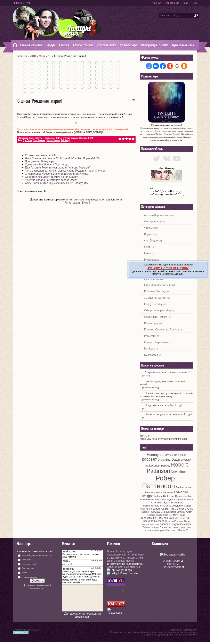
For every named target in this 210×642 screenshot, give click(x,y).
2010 (33, 56)
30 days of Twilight (155, 297)
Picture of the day (154, 291)
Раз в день (27, 560)
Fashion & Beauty (150, 388)
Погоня (146, 527)
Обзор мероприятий (156, 310)
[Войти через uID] (149, 66)
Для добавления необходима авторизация (82, 615)
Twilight (147, 496)
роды (162, 530)
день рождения (175, 505)
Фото (153, 502)
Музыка (149, 259)
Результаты (30, 585)
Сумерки (181, 492)
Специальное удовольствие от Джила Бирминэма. (56, 173)
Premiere (178, 521)
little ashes (168, 492)
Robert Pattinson (167, 468)
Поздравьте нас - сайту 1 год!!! (164, 405)
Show (187, 521)
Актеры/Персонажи (156, 215)
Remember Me (183, 496)
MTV (175, 515)
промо (172, 512)
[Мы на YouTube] (176, 162)
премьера (185, 524)
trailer (176, 518)
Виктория (160, 499)
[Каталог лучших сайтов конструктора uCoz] (116, 606)
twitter (189, 512)
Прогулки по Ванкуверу (39, 161)
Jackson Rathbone (163, 496)
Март (42, 56)
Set (170, 515)
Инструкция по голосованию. (125, 563)
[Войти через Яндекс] (170, 66)
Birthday (181, 512)
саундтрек (181, 499)
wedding (151, 515)
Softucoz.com (190, 629)
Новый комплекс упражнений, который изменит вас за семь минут (166, 395)
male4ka (74, 138)
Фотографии (151, 221)
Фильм (148, 227)
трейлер (165, 524)
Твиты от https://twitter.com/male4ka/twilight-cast (163, 437)
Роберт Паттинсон (160, 482)
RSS (194, 3)
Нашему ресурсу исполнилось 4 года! (168, 414)
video (161, 521)
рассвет (149, 459)
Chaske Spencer (53, 140)
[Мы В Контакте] (166, 162)
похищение (148, 524)
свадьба (170, 499)
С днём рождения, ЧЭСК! (41, 155)
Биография (151, 354)
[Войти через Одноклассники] (184, 66)
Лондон (182, 515)
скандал (155, 527)
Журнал (169, 521)
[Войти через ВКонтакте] (156, 66)
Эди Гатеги (27, 140)
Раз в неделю (28, 568)
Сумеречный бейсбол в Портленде (46, 164)
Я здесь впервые (30, 577)
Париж (163, 527)
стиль (148, 530)
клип (157, 524)
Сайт (147, 246)
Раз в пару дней (29, 564)
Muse (190, 499)
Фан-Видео (151, 240)
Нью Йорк (173, 527)
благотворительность (154, 505)
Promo (183, 518)
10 (49, 56)
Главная (156, 3)
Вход (185, 3)
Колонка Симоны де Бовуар (161, 329)
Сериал (165, 512)
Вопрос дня (151, 323)
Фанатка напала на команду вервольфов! (51, 179)
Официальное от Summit (159, 285)
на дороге (155, 508)
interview (155, 511)
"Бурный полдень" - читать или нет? (167, 372)
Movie (188, 487)
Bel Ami (180, 487)
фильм (155, 530)
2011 (189, 518)
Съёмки (179, 508)
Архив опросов (43, 585)
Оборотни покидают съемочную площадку (51, 176)
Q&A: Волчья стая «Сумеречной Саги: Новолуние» (57, 182)
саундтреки (185, 527)
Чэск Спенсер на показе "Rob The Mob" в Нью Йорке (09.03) (62, 158)
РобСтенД (150, 335)
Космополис (150, 521)
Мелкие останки (153, 492)
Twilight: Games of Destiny (167, 134)
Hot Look (149, 348)
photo (165, 515)
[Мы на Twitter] (156, 162)
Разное (146, 375)
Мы (144, 409)
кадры (187, 505)
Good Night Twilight (155, 316)
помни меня (147, 499)
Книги (147, 253)
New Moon (179, 472)
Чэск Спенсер (39, 140)
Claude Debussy (162, 465)
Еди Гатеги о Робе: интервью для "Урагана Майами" (57, 167)
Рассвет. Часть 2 (177, 530)
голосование (148, 518)
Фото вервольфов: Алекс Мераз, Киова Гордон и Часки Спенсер (65, 170)
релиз (159, 515)
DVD (187, 509)
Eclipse (182, 455)
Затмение (171, 454)
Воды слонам (164, 518)
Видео (148, 234)
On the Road (167, 509)
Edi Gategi (65, 140)
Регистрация (171, 3)
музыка (144, 509)
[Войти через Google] (177, 66)
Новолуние (155, 455)
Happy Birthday (35, 138)
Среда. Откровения (156, 342)
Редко (24, 572)
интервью (177, 502)
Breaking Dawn (169, 459)
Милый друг (163, 502)
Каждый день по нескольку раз (37, 555)
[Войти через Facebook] (163, 66)
